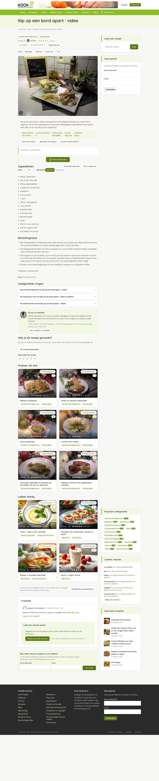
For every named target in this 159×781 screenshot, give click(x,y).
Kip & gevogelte (45, 37)
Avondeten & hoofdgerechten (28, 37)
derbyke (41, 312)
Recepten (32, 12)
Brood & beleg (76, 538)
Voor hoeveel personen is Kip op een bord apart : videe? (43, 290)
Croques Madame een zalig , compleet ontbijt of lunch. (122, 642)
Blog (96, 12)
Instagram (128, 732)
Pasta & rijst (130, 542)
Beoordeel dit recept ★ (48, 142)
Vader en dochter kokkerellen (74, 400)
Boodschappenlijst (25, 720)
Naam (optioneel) (26, 663)
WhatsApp (28, 52)
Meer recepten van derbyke (40, 330)
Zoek (134, 47)
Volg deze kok (53, 45)
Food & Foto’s (72, 12)
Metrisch (50, 170)
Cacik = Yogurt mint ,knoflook (33, 532)
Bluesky (119, 732)
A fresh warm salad (69, 441)
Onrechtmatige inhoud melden (55, 718)
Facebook (138, 732)
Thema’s (85, 12)
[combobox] (116, 46)
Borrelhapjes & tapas (113, 535)
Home (22, 12)
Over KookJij (23, 694)
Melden (77, 613)
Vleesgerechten (126, 522)
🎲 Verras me (107, 12)
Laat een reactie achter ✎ (69, 142)
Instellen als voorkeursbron (82, 589)
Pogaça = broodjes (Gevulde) (33, 575)
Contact (21, 701)
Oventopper (116, 662)
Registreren (135, 5)
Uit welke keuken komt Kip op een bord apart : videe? (43, 303)
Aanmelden (89, 668)
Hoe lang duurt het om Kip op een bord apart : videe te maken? (47, 296)
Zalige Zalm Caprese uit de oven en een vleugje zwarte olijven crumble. (123, 630)
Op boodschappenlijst (72, 166)
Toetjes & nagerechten (28, 535)
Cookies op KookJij (53, 704)
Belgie (77, 135)
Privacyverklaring (53, 714)
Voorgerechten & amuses (45, 535)
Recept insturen (24, 717)
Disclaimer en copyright (56, 710)
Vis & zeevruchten (112, 532)
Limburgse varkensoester (121, 620)
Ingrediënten (51, 701)
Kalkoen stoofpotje (28, 400)
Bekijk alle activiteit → (113, 600)
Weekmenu (50, 694)
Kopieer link (49, 52)
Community (51, 722)
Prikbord (21, 698)
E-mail (53, 663)
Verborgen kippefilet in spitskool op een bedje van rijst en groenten (35, 483)
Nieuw (44, 12)
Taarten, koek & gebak (39, 579)
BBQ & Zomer (56, 12)
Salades (109, 549)
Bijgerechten (66, 538)
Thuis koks (50, 698)
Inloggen (124, 5)
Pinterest (39, 52)
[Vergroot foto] (21, 113)
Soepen (130, 528)
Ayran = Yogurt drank (70, 575)
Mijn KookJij (22, 710)
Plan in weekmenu (89, 166)
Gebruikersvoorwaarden (56, 707)
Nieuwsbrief (23, 714)
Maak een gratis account (37, 639)
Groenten (110, 545)
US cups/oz (60, 170)
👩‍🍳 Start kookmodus (58, 159)
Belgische (68, 135)
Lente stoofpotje (27, 441)
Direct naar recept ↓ (29, 142)
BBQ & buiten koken (113, 542)
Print (58, 52)
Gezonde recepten (124, 549)
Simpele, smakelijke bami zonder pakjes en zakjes (124, 652)
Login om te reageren (31, 616)
